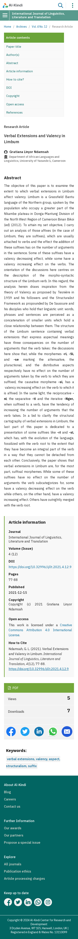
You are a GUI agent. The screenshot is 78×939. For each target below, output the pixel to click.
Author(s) (12, 55)
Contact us (12, 806)
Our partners (13, 835)
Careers (10, 799)
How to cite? (15, 79)
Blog (7, 792)
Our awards (12, 828)
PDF (15, 688)
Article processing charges (24, 879)
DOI (9, 88)
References (14, 112)
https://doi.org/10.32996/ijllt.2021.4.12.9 (40, 567)
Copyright (13, 96)
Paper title (13, 46)
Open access (15, 104)
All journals (12, 864)
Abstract (12, 63)
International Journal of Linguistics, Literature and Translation (38, 15)
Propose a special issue (22, 842)
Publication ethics (17, 871)
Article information (19, 71)
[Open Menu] (6, 15)
